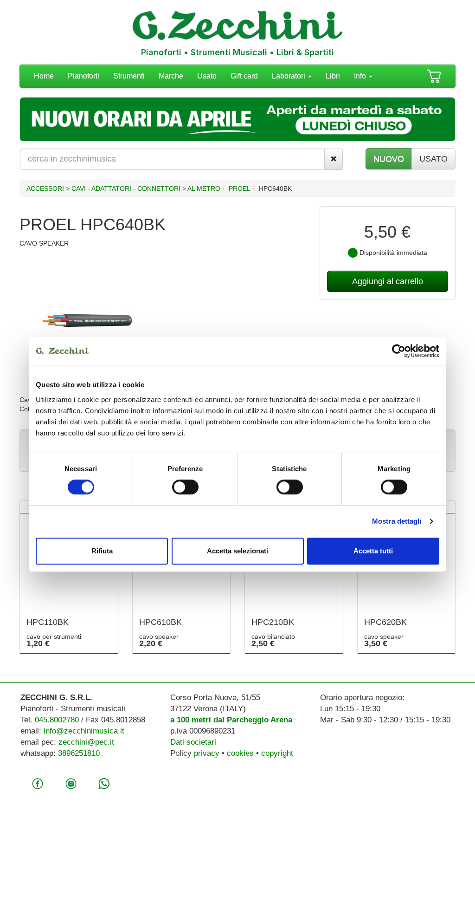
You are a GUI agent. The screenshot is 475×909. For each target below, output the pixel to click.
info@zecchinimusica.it (84, 731)
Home (44, 76)
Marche (171, 76)
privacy (206, 753)
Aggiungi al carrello (387, 281)
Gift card (244, 76)
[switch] (185, 487)
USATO (433, 158)
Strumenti (129, 76)
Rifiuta (102, 551)
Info (361, 76)
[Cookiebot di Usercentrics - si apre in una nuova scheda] (398, 351)
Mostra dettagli (397, 521)
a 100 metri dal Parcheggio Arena (231, 719)
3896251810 (79, 753)
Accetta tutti (373, 551)
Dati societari (193, 742)
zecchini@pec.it (86, 742)
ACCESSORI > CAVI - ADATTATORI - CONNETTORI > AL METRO (123, 188)
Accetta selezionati (237, 551)
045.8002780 (57, 719)
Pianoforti (83, 76)
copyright (277, 753)
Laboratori (289, 76)
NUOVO (388, 158)
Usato (207, 76)
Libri (333, 76)
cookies (240, 753)
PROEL (239, 188)
